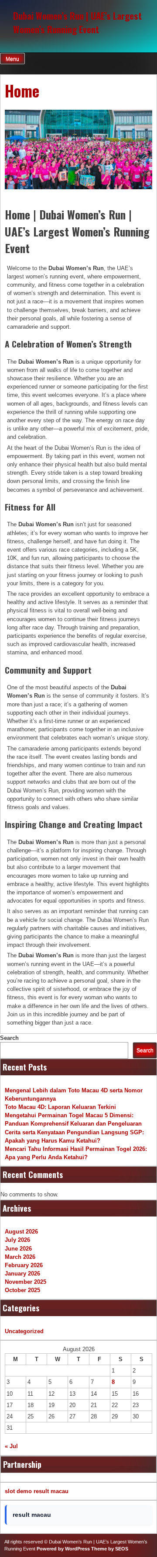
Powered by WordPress (63, 1548)
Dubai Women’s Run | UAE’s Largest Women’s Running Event (77, 22)
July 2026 (17, 1240)
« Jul (11, 1446)
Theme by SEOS (109, 1548)
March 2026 (20, 1257)
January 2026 (22, 1273)
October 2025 (22, 1290)
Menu (12, 59)
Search (9, 1038)
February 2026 (24, 1265)
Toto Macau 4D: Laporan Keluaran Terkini (60, 1107)
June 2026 (18, 1248)
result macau (51, 1491)
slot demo (18, 1491)
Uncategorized (24, 1331)
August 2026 (21, 1231)
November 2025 (25, 1282)
